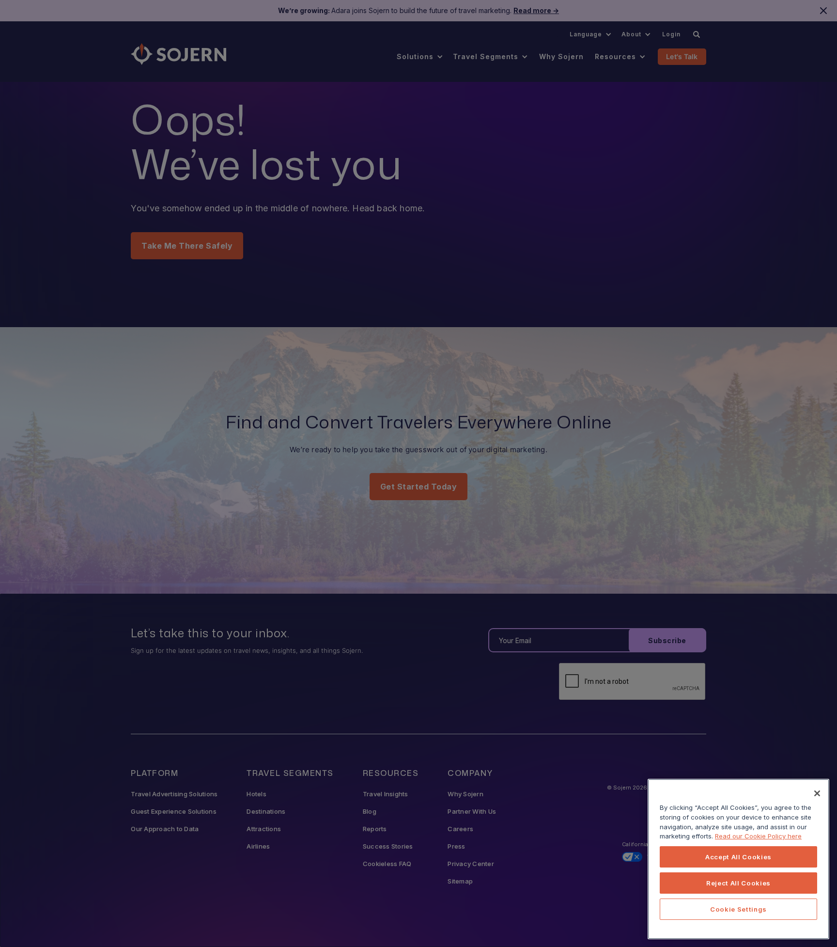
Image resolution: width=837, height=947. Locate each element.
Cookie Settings (738, 909)
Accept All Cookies (738, 857)
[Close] (817, 793)
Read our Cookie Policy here (758, 836)
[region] (738, 859)
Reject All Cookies (738, 883)
